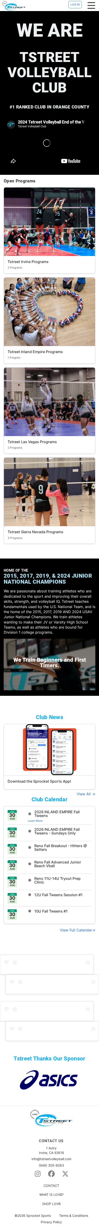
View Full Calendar (76, 930)
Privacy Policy (51, 1222)
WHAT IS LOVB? (51, 1195)
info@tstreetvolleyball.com (51, 1159)
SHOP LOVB (51, 1204)
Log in (75, 4)
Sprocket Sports (38, 1215)
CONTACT (51, 1186)
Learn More (35, 820)
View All (84, 794)
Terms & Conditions (73, 1215)
